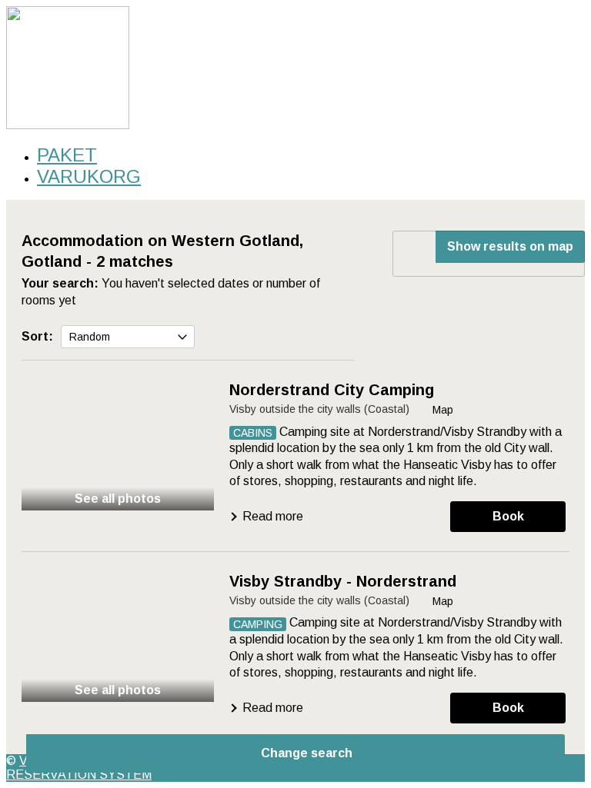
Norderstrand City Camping (331, 389)
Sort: (37, 336)
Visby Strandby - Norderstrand (342, 581)
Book (508, 516)
